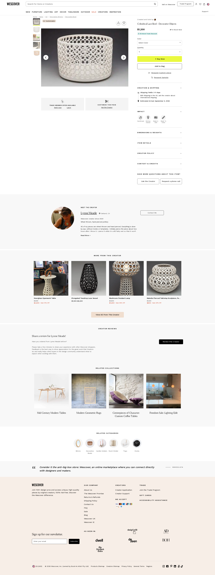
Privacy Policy (126, 566)
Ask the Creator (148, 181)
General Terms (139, 566)
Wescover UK (89, 519)
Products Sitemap (97, 566)
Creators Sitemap (113, 566)
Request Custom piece (161, 73)
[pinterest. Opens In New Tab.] (171, 566)
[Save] (124, 22)
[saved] (200, 4)
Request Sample (161, 78)
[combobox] (92, 3)
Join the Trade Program (150, 490)
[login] (196, 3)
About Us (88, 490)
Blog (86, 515)
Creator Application (123, 490)
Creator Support (122, 494)
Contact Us (89, 504)
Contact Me (152, 213)
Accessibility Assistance (154, 500)
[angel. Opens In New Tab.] (179, 566)
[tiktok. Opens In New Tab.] (182, 566)
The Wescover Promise (94, 494)
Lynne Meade (89, 213)
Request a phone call (171, 181)
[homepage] (14, 4)
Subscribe (74, 541)
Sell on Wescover (168, 4)
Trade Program (185, 4)
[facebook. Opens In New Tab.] (167, 566)
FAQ (85, 508)
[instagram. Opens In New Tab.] (164, 566)
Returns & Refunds (92, 497)
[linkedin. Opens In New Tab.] (175, 566)
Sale (86, 511)
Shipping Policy (90, 501)
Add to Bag (160, 66)
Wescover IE (89, 522)
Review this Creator (171, 342)
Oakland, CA (105, 213)
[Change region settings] (208, 4)
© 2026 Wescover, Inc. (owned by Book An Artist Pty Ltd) (67, 566)
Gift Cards (146, 495)
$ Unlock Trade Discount (148, 33)
